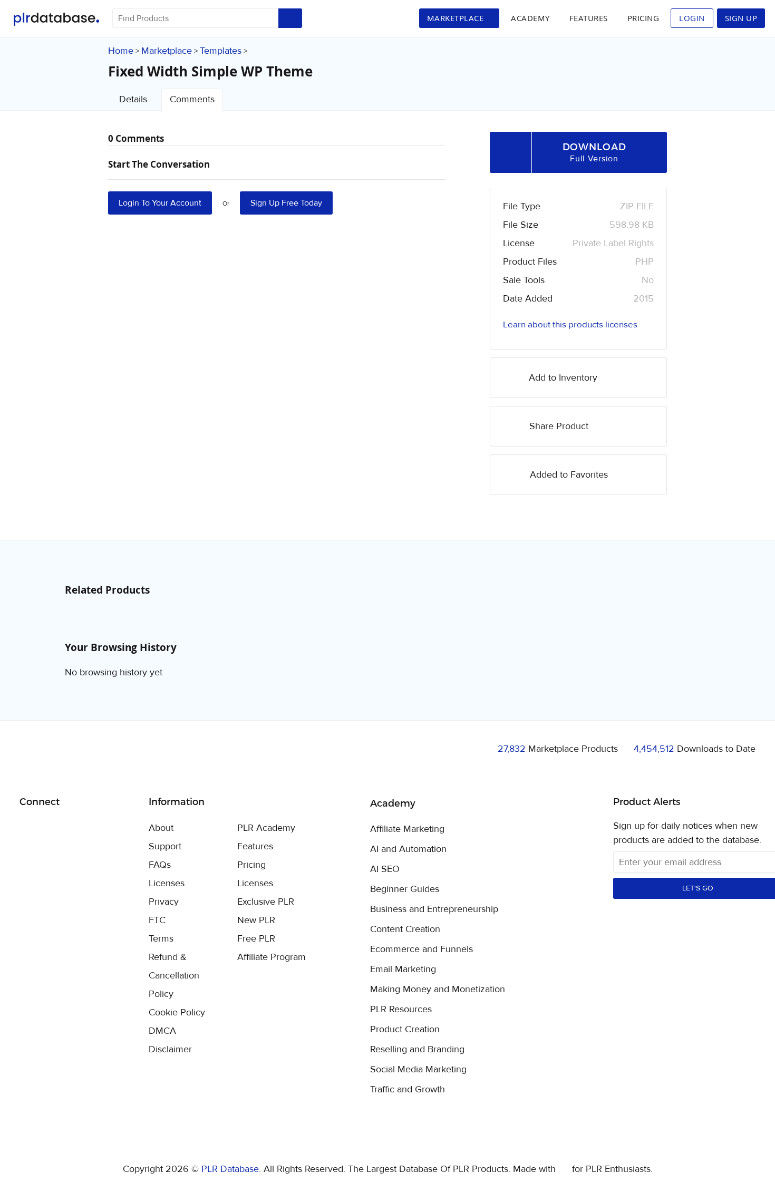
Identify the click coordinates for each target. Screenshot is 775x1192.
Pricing (643, 18)
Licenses (167, 883)
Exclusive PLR (265, 902)
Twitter (54, 829)
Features (588, 18)
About (161, 828)
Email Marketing (403, 969)
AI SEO (385, 869)
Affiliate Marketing (407, 829)
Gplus (79, 829)
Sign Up (741, 18)
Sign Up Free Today (286, 203)
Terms (161, 939)
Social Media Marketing (418, 1069)
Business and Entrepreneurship (434, 909)
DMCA (162, 1031)
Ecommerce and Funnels (421, 949)
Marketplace (166, 51)
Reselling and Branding (417, 1049)
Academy (530, 18)
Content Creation (405, 929)
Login (692, 18)
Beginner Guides (404, 889)
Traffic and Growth (407, 1090)
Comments (192, 99)
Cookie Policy (177, 1012)
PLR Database (56, 19)
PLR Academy (266, 828)
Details (133, 99)
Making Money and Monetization (437, 989)
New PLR (256, 920)
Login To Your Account (160, 203)
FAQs (160, 865)
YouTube (103, 829)
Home (120, 51)
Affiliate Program (271, 957)
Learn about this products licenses (570, 325)
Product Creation (405, 1029)
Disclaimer (170, 1049)
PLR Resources (401, 1009)
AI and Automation (408, 849)
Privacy (164, 902)
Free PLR (256, 939)
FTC (157, 920)
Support (165, 846)
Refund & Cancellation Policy (174, 975)
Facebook (29, 829)
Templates (220, 51)
